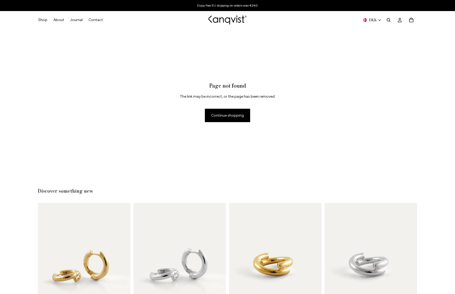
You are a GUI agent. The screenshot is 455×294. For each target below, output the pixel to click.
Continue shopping (227, 115)
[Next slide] (122, 264)
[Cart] (411, 20)
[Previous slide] (46, 264)
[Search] (388, 20)
